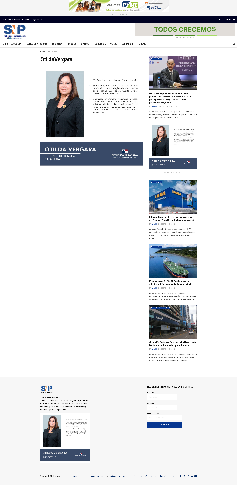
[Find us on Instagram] (227, 19)
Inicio (5, 44)
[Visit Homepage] (14, 32)
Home (42, 52)
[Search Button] (234, 44)
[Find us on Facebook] (219, 19)
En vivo (40, 20)
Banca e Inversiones (37, 44)
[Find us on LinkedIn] (230, 19)
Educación (127, 44)
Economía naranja (29, 20)
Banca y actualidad (160, 307)
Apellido (150, 403)
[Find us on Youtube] (234, 19)
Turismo (141, 44)
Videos (113, 44)
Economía (16, 44)
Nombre (150, 393)
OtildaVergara (52, 52)
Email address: (153, 413)
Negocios (72, 44)
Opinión (85, 44)
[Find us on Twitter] (223, 19)
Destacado (156, 58)
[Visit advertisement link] (118, 6)
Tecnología (100, 44)
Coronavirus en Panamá (11, 20)
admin (154, 106)
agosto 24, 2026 (165, 106)
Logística (57, 44)
